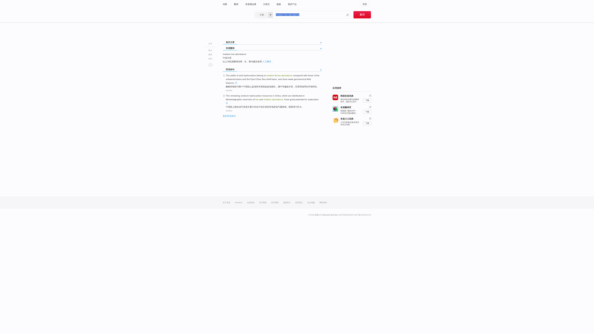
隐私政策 (326, 215)
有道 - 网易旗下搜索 (235, 15)
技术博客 (275, 202)
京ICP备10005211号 (362, 215)
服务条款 (334, 215)
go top (210, 64)
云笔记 (266, 4)
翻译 (236, 4)
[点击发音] (236, 83)
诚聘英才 (287, 202)
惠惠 (279, 4)
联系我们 (299, 202)
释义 (210, 50)
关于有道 (226, 202)
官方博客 (263, 202)
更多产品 (292, 4)
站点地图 (311, 202)
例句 (210, 59)
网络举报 (323, 202)
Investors (238, 202)
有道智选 (250, 202)
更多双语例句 (229, 116)
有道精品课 (250, 4)
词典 (225, 4)
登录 (365, 4)
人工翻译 (266, 61)
